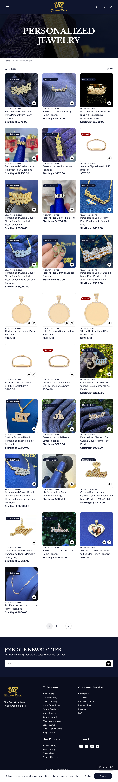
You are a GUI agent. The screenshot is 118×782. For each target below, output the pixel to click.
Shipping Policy (49, 745)
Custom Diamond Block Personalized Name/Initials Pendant (19, 441)
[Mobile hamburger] (8, 7)
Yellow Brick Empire (61, 769)
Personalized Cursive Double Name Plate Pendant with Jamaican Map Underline (95, 276)
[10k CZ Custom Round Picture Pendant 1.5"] (21, 309)
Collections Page (50, 697)
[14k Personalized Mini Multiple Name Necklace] (21, 584)
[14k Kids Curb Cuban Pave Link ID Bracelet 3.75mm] (59, 361)
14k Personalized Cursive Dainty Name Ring (56, 494)
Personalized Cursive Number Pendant (58, 274)
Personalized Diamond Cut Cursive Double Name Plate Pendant (95, 441)
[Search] (96, 7)
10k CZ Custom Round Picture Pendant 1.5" (21, 333)
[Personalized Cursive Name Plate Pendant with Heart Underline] (21, 90)
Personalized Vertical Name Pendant (57, 168)
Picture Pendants (51, 709)
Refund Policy (49, 749)
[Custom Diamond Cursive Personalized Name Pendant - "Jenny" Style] (21, 529)
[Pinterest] (92, 746)
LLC (72, 769)
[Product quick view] (34, 322)
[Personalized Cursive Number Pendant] (59, 251)
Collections (50, 687)
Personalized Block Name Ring (59, 217)
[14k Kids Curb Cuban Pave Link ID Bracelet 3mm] (21, 361)
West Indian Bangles (52, 721)
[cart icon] (111, 7)
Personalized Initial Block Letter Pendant (56, 439)
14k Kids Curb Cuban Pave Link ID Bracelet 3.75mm (56, 384)
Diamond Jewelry (50, 717)
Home (7, 60)
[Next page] (68, 626)
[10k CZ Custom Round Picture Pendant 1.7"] (59, 309)
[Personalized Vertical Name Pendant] (59, 145)
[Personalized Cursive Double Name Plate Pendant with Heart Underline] (21, 196)
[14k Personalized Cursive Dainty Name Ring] (59, 471)
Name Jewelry (49, 713)
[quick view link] (34, 103)
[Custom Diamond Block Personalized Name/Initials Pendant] (21, 416)
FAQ (80, 713)
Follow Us (84, 739)
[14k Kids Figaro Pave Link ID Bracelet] (96, 145)
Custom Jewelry (50, 701)
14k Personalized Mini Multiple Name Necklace (21, 607)
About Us (82, 697)
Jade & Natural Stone (52, 728)
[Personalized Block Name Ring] (59, 196)
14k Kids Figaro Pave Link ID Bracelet (95, 168)
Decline (88, 776)
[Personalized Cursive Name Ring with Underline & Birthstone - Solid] (96, 90)
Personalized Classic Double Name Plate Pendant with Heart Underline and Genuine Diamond (20, 497)
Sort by (110, 68)
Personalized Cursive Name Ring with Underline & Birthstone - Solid (95, 115)
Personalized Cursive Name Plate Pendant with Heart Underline (19, 115)
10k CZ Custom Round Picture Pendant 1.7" (58, 333)
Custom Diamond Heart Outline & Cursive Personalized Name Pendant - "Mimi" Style (96, 495)
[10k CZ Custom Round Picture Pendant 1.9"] (96, 309)
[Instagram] (86, 746)
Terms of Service (50, 757)
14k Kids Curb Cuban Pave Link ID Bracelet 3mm (19, 384)
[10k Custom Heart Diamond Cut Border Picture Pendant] (96, 529)
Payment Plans (85, 705)
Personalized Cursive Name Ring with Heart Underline (19, 168)
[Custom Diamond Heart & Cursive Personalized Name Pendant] (96, 361)
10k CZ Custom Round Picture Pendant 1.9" (96, 333)
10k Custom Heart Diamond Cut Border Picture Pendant (95, 552)
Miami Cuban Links (51, 705)
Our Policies (51, 739)
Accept (103, 776)
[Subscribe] (108, 663)
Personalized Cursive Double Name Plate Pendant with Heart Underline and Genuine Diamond (20, 278)
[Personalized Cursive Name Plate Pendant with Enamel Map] (96, 196)
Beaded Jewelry (50, 725)
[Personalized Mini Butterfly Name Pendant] (59, 90)
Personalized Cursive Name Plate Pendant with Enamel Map (95, 221)
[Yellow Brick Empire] (59, 7)
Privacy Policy (49, 753)
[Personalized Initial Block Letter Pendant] (59, 416)
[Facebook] (81, 746)
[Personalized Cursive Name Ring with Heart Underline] (21, 145)
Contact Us (83, 693)
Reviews (82, 709)
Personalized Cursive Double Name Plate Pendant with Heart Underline (20, 221)
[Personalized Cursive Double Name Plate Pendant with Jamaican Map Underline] (96, 251)
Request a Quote (86, 701)
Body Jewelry (49, 732)
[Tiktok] (97, 746)
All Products (48, 693)
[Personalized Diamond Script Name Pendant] (59, 529)
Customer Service (90, 687)
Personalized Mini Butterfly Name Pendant (57, 113)
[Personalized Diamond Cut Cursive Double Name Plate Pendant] (96, 416)
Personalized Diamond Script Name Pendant (58, 552)
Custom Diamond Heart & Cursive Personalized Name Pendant (95, 386)
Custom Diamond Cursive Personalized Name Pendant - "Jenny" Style (20, 554)
